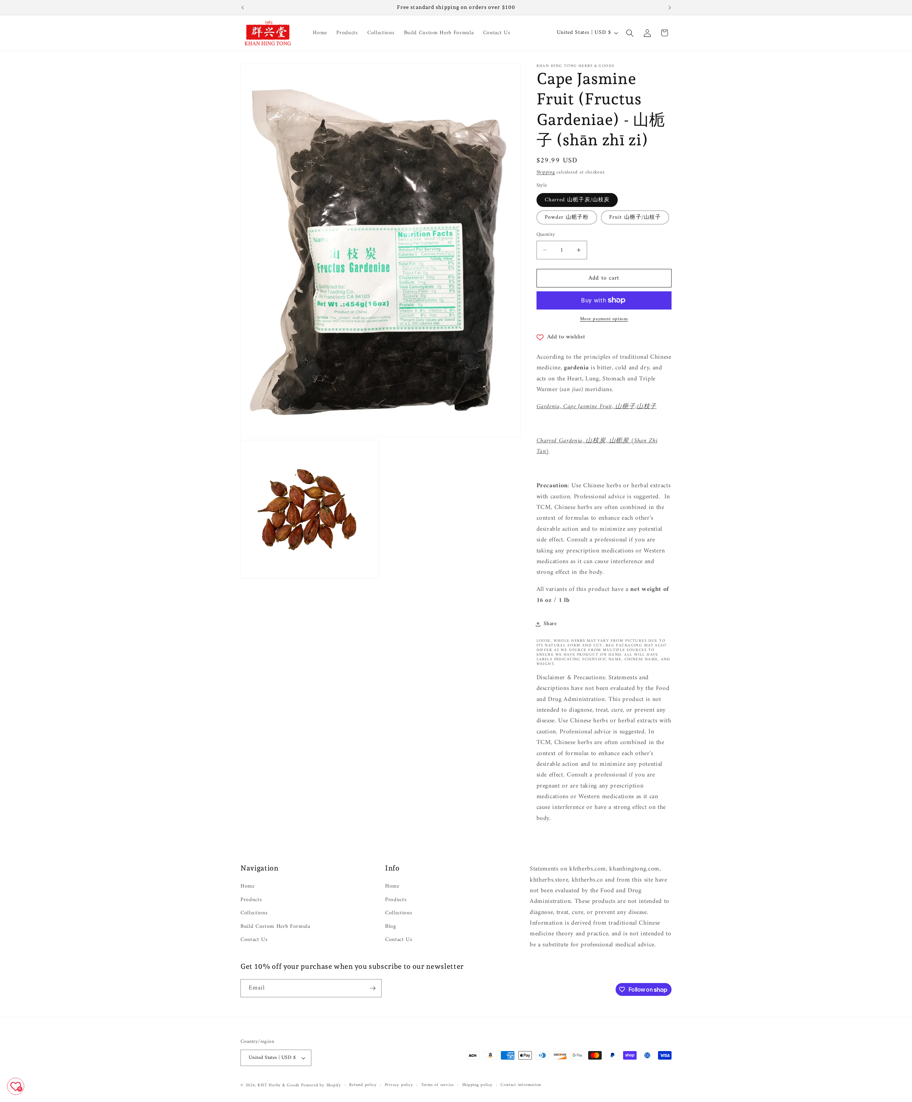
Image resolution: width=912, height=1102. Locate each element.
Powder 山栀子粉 (567, 217)
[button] (629, 32)
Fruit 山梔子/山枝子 (635, 217)
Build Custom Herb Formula (275, 926)
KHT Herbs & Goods (278, 1085)
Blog (390, 926)
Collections (254, 913)
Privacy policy (399, 1085)
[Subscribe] (372, 988)
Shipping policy (477, 1085)
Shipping (546, 172)
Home (247, 886)
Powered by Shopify (321, 1085)
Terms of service (437, 1085)
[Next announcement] (670, 7)
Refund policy (363, 1085)
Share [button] (550, 624)
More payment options (604, 319)
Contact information (521, 1085)
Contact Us (254, 940)
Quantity (546, 235)
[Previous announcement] (242, 7)
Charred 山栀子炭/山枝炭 (577, 200)
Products (251, 900)
